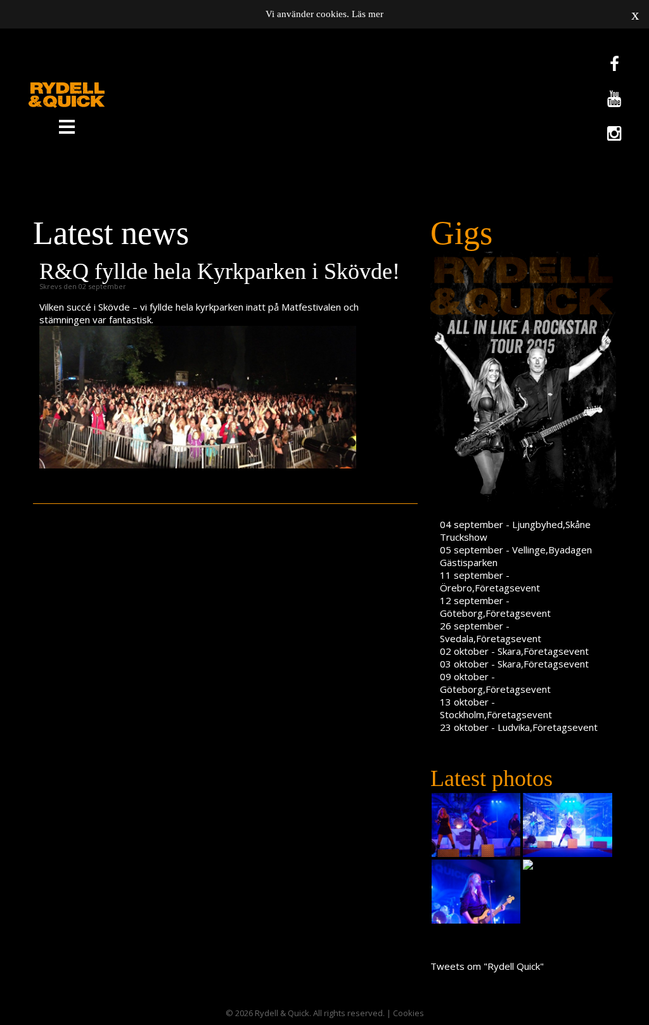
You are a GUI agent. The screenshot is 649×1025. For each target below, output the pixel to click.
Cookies (408, 1013)
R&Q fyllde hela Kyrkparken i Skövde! (219, 271)
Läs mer (367, 14)
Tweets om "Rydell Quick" (487, 966)
